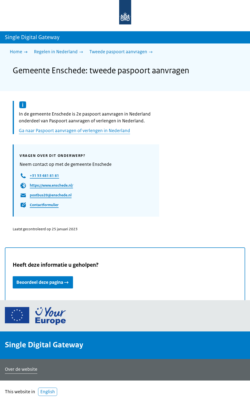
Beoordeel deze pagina (39, 282)
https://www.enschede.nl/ (51, 185)
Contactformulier (44, 204)
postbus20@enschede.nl (51, 195)
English (47, 392)
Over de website (21, 369)
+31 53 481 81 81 (44, 175)
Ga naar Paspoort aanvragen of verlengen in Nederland (74, 131)
